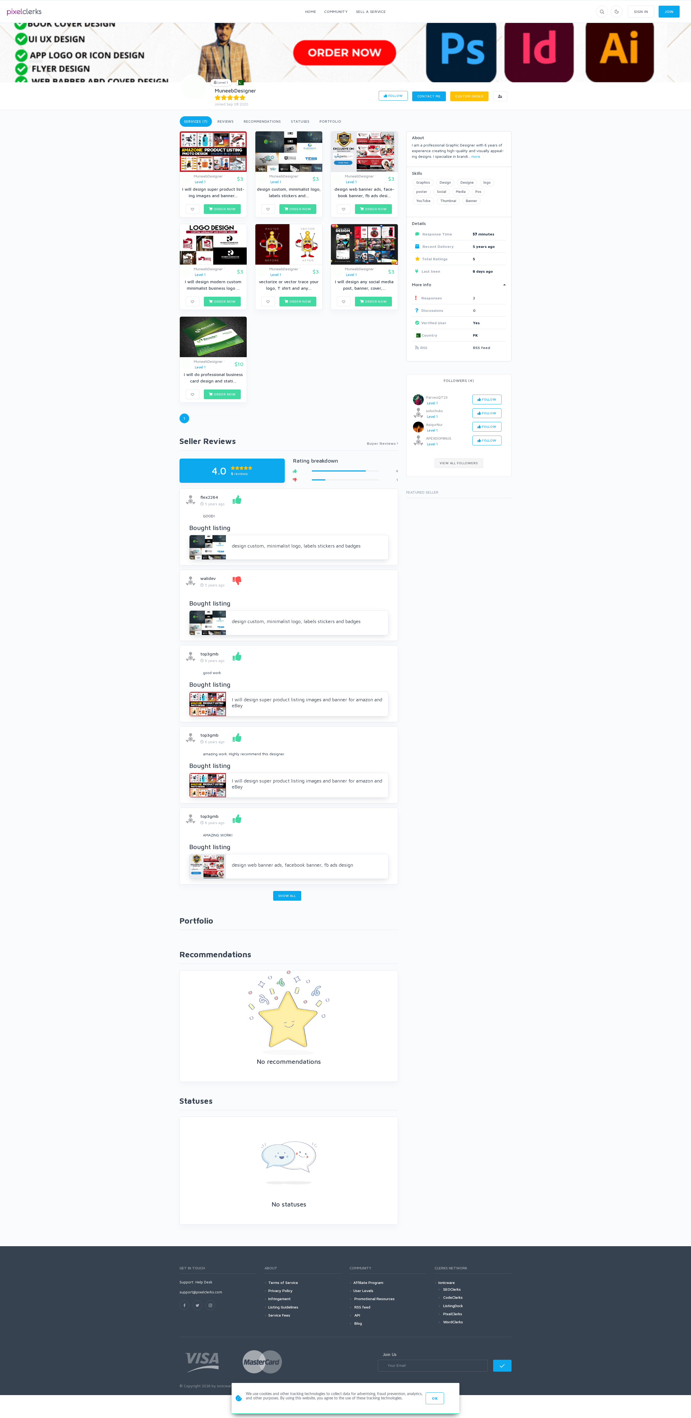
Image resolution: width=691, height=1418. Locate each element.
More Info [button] (421, 284)
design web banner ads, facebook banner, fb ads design (292, 865)
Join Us (390, 1354)
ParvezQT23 (437, 397)
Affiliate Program (368, 1282)
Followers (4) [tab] (459, 380)
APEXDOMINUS (438, 438)
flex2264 (209, 497)
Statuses (300, 121)
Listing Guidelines (283, 1307)
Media (461, 191)
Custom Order (469, 96)
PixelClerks (452, 1313)
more (475, 156)
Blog (357, 1323)
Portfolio (330, 121)
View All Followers (459, 463)
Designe (467, 182)
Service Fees (279, 1315)
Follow (395, 96)
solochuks (434, 410)
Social (441, 191)
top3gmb (209, 653)
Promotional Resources (374, 1298)
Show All (287, 896)
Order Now (224, 209)
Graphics (423, 182)
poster (421, 191)
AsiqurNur (434, 424)
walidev (208, 578)
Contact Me (429, 96)
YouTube (423, 201)
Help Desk (203, 1282)
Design (445, 182)
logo (487, 182)
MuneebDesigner (235, 90)
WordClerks (453, 1322)
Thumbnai (448, 201)
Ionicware (446, 1282)
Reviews (226, 121)
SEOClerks (452, 1289)
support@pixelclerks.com (200, 1292)
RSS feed (481, 347)
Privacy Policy (280, 1290)
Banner (471, 201)
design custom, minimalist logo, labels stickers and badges (296, 546)
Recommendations (262, 121)
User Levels (363, 1290)
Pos (478, 191)
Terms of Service (283, 1282)
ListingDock (453, 1305)
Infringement (279, 1298)
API (356, 1315)
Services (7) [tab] (196, 121)
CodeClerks (453, 1297)
